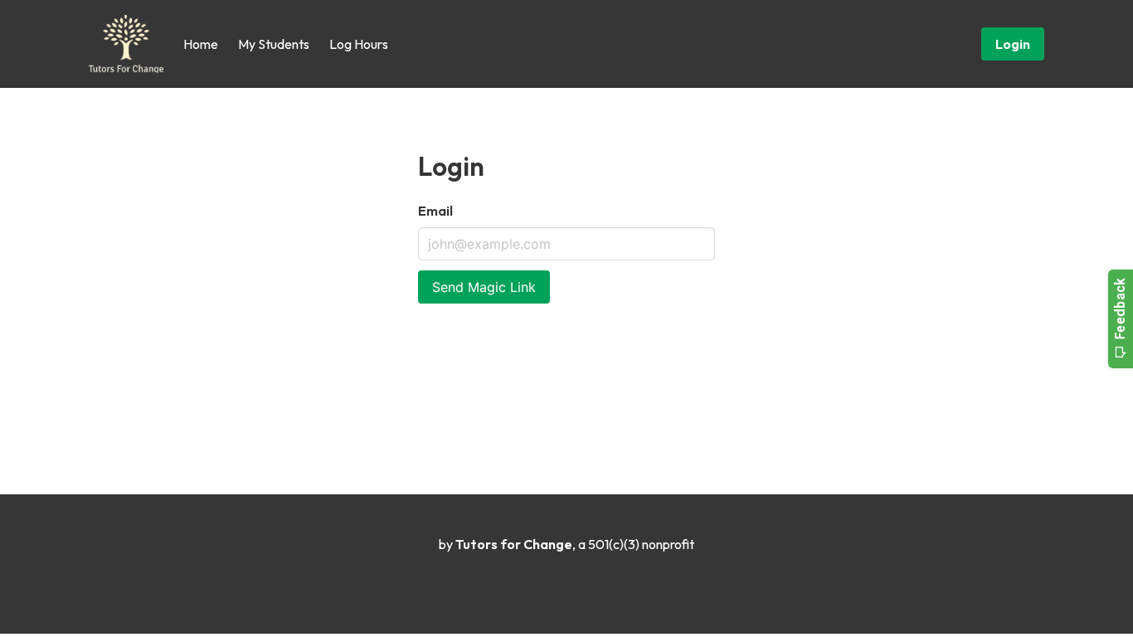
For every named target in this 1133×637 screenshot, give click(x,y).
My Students (273, 44)
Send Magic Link (484, 287)
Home (200, 44)
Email (435, 210)
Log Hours (358, 44)
